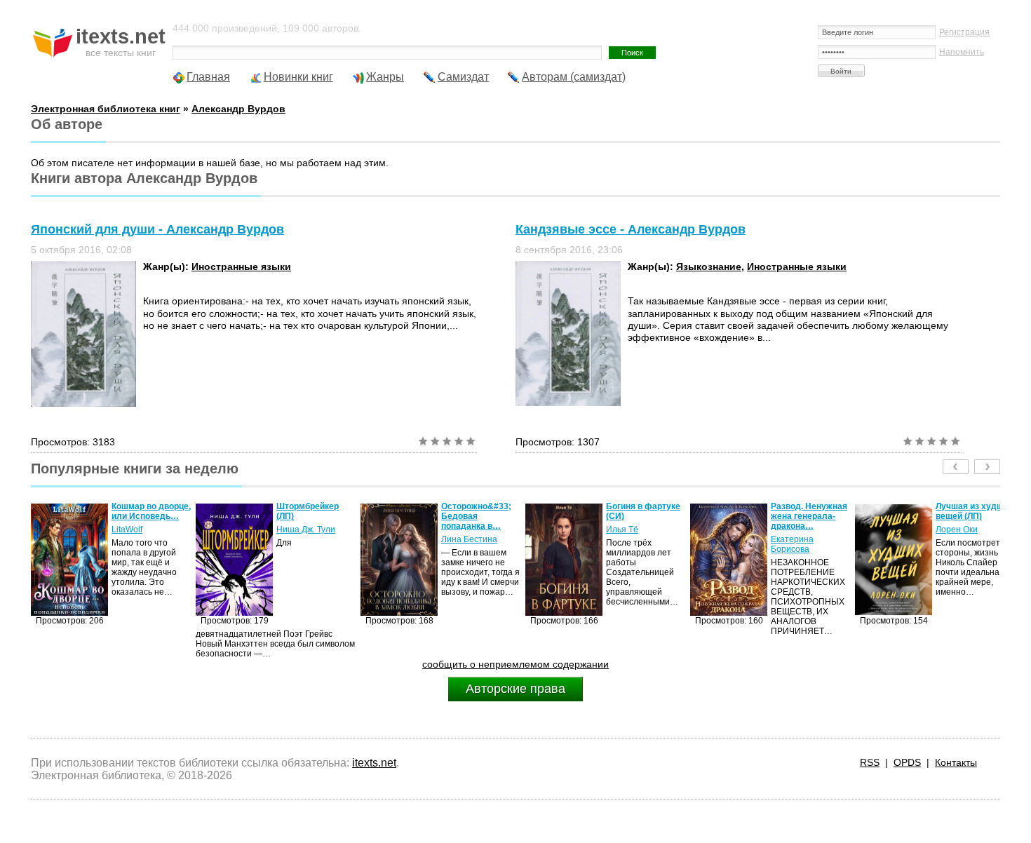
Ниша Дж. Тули (148, 529)
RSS (870, 762)
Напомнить (961, 52)
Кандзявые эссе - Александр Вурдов (631, 229)
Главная (208, 77)
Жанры (385, 77)
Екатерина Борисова (635, 544)
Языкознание (708, 266)
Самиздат (463, 77)
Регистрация (964, 32)
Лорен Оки (800, 529)
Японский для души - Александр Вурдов (157, 229)
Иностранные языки (241, 266)
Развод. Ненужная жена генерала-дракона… (652, 516)
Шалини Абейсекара (967, 534)
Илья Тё (465, 529)
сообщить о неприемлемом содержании (515, 664)
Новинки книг (298, 77)
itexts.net (374, 763)
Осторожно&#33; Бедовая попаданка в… (319, 516)
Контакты (956, 762)
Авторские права (515, 689)
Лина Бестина (312, 539)
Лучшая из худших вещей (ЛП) (817, 511)
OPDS (907, 762)
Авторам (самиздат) (574, 77)
